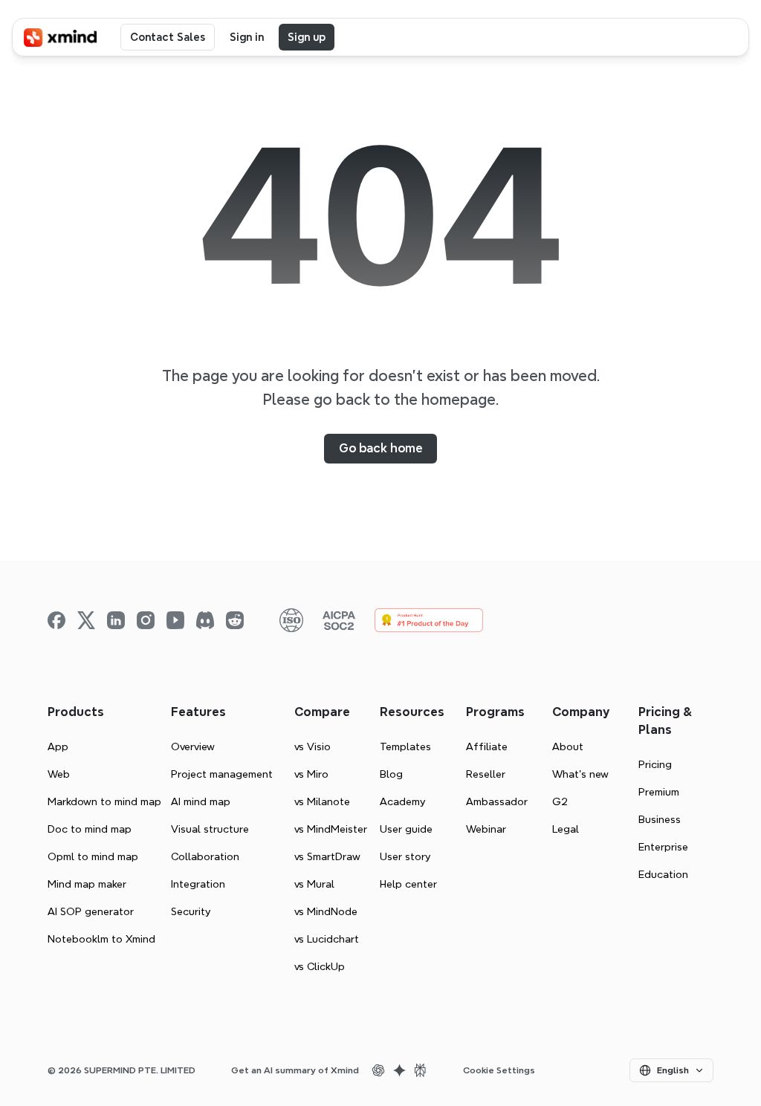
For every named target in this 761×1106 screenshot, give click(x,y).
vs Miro (311, 774)
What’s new (580, 774)
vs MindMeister (330, 829)
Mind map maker (87, 884)
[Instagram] (146, 620)
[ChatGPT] (378, 1070)
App (58, 746)
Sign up (307, 37)
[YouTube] (175, 620)
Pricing (655, 764)
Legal (565, 829)
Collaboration (205, 856)
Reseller (485, 774)
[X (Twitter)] (86, 620)
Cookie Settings (499, 1070)
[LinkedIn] (116, 620)
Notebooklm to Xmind (101, 939)
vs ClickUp (319, 966)
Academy (402, 801)
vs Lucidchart (326, 939)
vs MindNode (325, 911)
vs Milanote (322, 801)
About (567, 746)
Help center (408, 884)
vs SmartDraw (327, 856)
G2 (560, 801)
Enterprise (663, 847)
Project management (222, 774)
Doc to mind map (90, 829)
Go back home (380, 448)
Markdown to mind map (104, 801)
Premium (658, 792)
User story (405, 856)
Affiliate (487, 746)
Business (659, 819)
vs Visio (312, 746)
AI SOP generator (91, 911)
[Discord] (205, 620)
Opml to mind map (93, 856)
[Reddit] (235, 620)
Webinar (486, 829)
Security (190, 911)
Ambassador (497, 801)
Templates (405, 746)
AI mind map (200, 801)
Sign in (247, 37)
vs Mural (314, 884)
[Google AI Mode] (399, 1070)
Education (663, 874)
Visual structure (210, 829)
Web (59, 774)
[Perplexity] (419, 1070)
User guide (406, 829)
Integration (198, 884)
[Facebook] (56, 620)
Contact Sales (167, 37)
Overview (193, 746)
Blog (391, 774)
